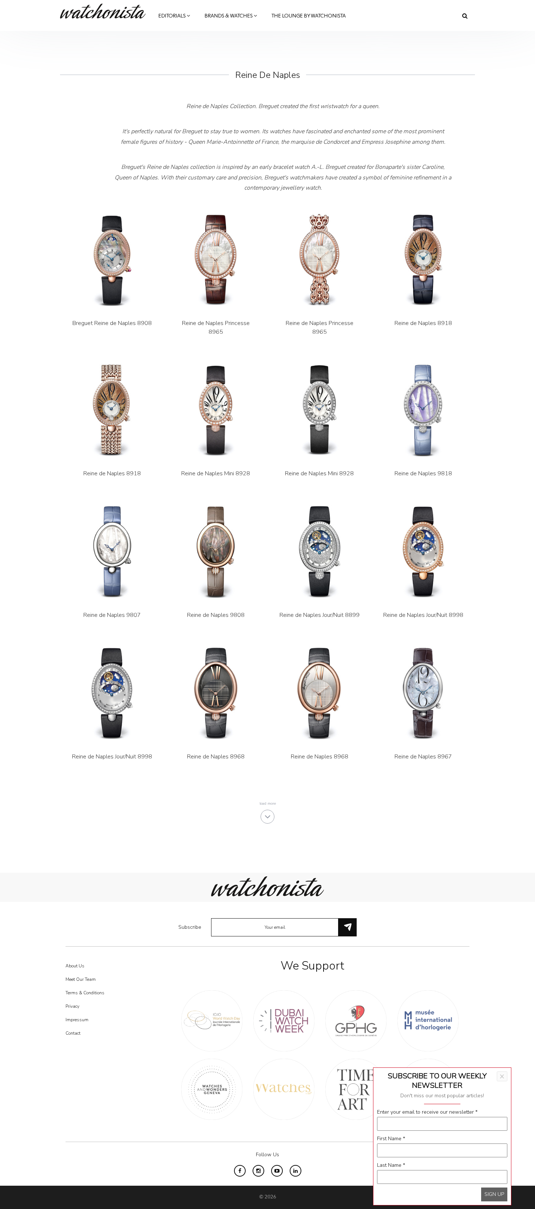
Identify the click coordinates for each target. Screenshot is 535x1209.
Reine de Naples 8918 (423, 323)
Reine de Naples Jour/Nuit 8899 (320, 615)
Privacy (72, 1006)
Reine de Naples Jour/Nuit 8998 (423, 615)
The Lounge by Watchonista (309, 16)
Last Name (391, 1165)
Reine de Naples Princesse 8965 (216, 327)
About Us (75, 966)
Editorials (172, 16)
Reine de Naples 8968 (216, 757)
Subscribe (189, 927)
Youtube (277, 1171)
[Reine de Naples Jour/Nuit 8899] (319, 551)
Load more (267, 803)
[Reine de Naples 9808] (216, 551)
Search (465, 15)
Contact (73, 1033)
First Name (391, 1138)
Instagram (258, 1171)
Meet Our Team (81, 979)
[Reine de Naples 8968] (216, 693)
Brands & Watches (229, 16)
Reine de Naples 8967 (423, 757)
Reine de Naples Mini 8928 (215, 473)
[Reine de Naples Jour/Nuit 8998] (423, 551)
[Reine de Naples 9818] (423, 410)
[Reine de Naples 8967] (423, 693)
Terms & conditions (85, 993)
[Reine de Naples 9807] (112, 551)
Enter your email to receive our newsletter (427, 1112)
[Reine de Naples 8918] (423, 260)
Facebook (240, 1171)
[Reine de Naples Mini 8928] (216, 410)
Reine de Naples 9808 (216, 615)
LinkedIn (295, 1171)
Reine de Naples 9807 (112, 615)
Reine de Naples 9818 (423, 473)
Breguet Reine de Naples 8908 (112, 323)
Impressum (77, 1020)
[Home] (105, 11)
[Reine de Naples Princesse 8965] (216, 260)
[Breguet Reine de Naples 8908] (112, 260)
